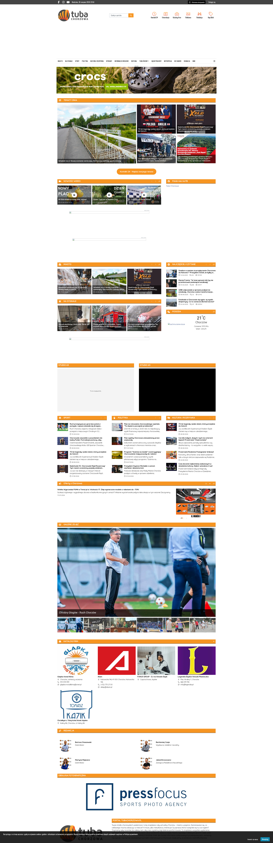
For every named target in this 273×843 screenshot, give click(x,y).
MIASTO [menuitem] (60, 61)
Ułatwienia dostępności (198, 2)
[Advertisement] (136, 42)
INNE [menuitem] (193, 61)
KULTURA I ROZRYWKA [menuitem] (97, 61)
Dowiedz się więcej (253, 839)
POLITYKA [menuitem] (85, 61)
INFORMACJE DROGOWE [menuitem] (122, 61)
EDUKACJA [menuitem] (187, 61)
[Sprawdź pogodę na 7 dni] (176, 324)
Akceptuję (265, 839)
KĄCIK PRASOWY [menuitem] (156, 61)
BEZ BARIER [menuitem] (177, 61)
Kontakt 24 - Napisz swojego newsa (136, 171)
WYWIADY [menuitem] (109, 61)
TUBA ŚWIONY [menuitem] (143, 61)
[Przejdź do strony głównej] (75, 15)
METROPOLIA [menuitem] (168, 61)
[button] (214, 61)
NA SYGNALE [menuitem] (69, 61)
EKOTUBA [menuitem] (134, 61)
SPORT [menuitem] (77, 61)
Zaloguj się (211, 2)
